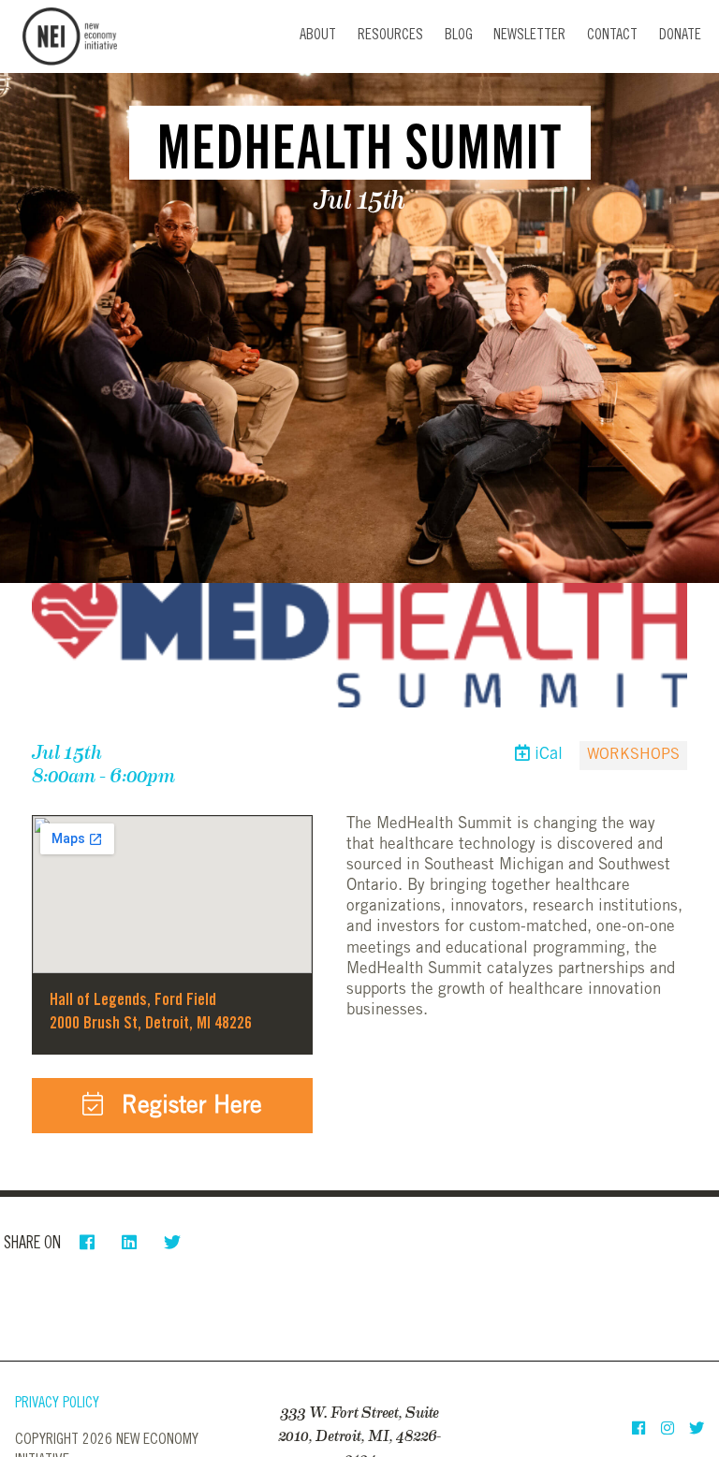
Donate (680, 36)
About (318, 36)
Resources (390, 36)
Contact (612, 36)
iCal (546, 755)
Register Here (188, 1107)
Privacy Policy (57, 1404)
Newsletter (529, 36)
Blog (459, 36)
